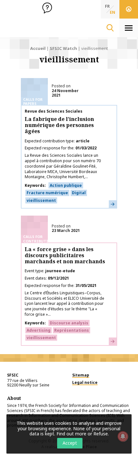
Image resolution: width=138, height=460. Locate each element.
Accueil (38, 48)
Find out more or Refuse (82, 434)
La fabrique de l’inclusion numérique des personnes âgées (59, 125)
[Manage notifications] (123, 436)
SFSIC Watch (63, 48)
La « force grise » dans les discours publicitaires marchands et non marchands (65, 255)
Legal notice (85, 382)
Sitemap (80, 375)
